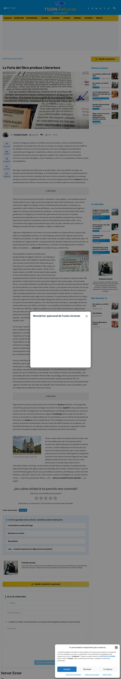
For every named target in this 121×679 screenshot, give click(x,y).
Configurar (107, 669)
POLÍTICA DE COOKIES (73, 674)
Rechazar (87, 669)
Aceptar (66, 669)
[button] (116, 647)
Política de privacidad (92, 674)
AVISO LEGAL (107, 674)
